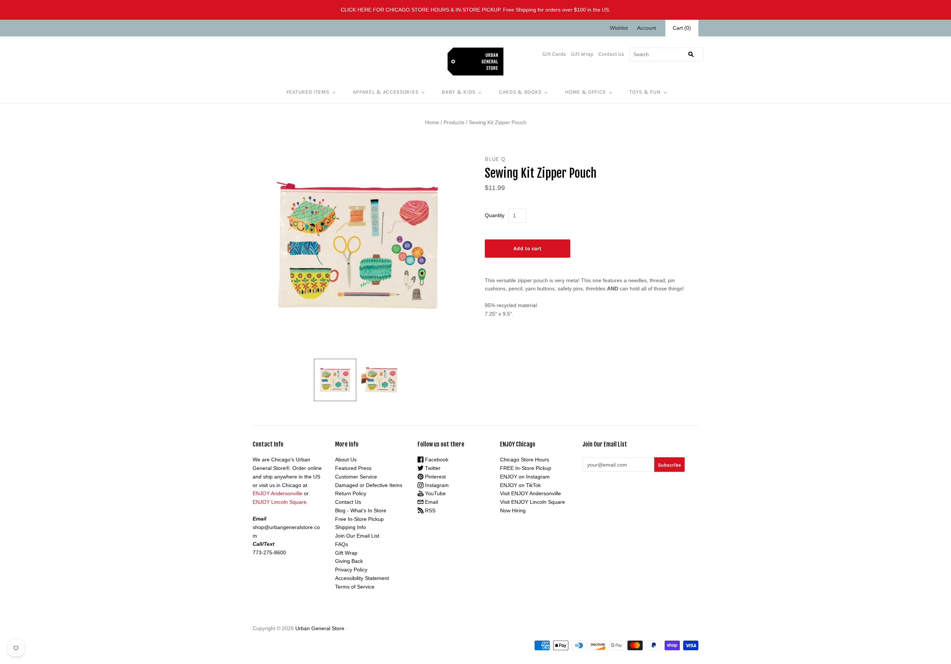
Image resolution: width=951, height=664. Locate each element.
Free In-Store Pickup (359, 519)
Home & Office (585, 92)
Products (454, 122)
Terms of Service (354, 587)
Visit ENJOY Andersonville (530, 493)
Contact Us (611, 54)
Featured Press (353, 468)
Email (430, 502)
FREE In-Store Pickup (525, 468)
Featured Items (308, 92)
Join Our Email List (357, 536)
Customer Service (356, 477)
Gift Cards (554, 54)
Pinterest (434, 477)
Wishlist (619, 28)
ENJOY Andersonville (277, 493)
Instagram (436, 485)
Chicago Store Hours (524, 459)
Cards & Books (520, 92)
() (682, 28)
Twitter (432, 468)
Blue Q (495, 158)
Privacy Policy (351, 570)
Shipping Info (350, 527)
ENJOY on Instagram (525, 477)
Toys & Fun (644, 92)
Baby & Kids (459, 92)
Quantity (494, 215)
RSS (429, 510)
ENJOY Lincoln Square (279, 502)
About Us (346, 459)
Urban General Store (319, 628)
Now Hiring (513, 510)
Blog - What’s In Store (360, 510)
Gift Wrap (582, 54)
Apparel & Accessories (386, 92)
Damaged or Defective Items (368, 485)
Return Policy (350, 493)
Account (646, 28)
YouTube (434, 493)
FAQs (341, 544)
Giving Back (349, 561)
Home (432, 122)
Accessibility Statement (362, 578)
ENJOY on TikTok (520, 485)
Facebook (435, 459)
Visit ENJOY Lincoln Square (532, 502)
